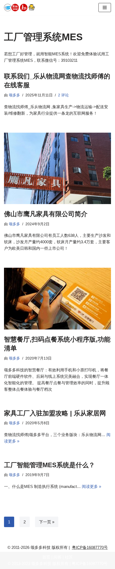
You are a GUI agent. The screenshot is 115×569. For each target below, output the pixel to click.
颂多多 (14, 95)
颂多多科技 (41, 563)
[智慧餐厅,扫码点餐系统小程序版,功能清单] (57, 298)
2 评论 (63, 95)
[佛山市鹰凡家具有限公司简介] (57, 168)
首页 (46, 557)
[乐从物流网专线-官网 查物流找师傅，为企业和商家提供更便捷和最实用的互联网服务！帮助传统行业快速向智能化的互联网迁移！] (21, 7)
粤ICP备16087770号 (90, 547)
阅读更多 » (91, 486)
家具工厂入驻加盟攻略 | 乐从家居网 (55, 413)
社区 (69, 557)
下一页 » (46, 522)
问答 (57, 557)
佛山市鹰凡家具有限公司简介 (45, 214)
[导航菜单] (104, 7)
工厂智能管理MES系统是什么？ (49, 465)
